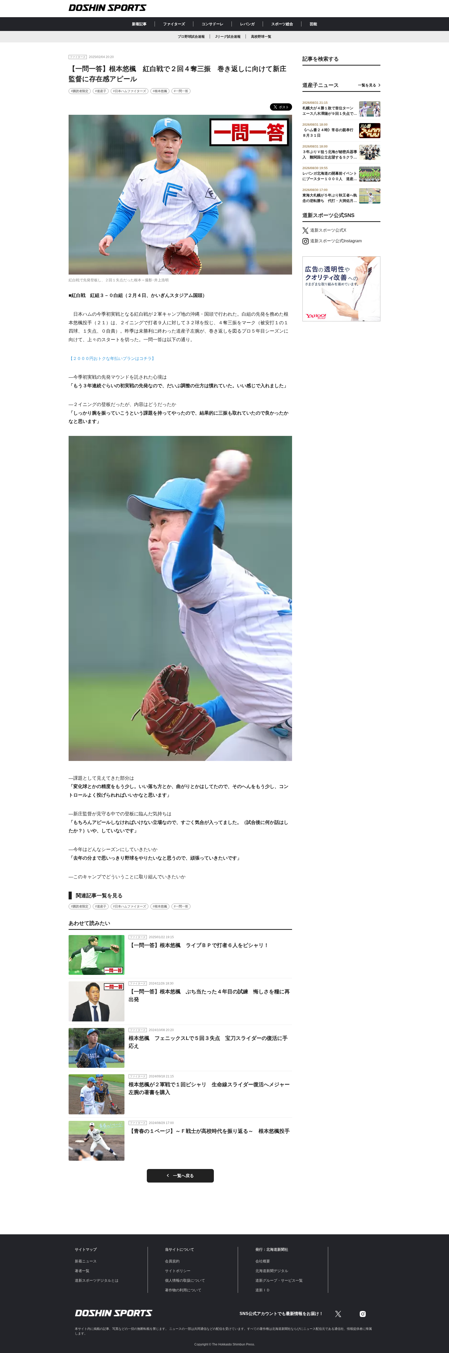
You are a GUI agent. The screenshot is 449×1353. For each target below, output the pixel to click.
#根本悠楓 (160, 91)
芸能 (313, 24)
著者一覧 (82, 1271)
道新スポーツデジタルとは (96, 1280)
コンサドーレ (212, 24)
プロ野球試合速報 (191, 37)
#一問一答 (181, 91)
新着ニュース (86, 1261)
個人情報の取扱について (185, 1280)
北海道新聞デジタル (271, 1271)
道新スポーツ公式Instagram (336, 241)
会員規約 (172, 1261)
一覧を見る (367, 85)
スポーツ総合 (282, 24)
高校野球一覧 (261, 37)
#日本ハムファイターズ (129, 91)
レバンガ (247, 24)
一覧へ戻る (183, 1175)
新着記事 (139, 24)
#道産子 (100, 91)
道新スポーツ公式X (328, 230)
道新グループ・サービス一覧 (279, 1280)
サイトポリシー (177, 1271)
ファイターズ (174, 24)
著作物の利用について (183, 1290)
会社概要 (262, 1261)
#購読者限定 (79, 91)
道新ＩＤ (262, 1290)
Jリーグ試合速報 (228, 37)
